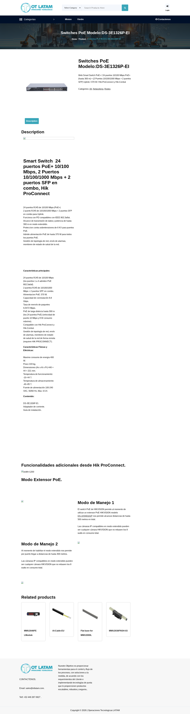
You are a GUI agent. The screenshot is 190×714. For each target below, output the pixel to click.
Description (31, 121)
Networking (98, 89)
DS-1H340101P (85, 516)
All (90, 89)
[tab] (32, 121)
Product (82, 39)
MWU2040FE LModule (30, 633)
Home (74, 39)
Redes (107, 89)
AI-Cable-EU (58, 631)
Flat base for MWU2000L (87, 633)
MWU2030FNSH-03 (118, 631)
